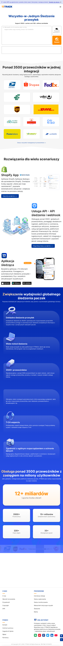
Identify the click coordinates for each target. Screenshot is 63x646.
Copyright (5, 605)
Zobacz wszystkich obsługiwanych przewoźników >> (31, 142)
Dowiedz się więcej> (54, 2)
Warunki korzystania (8, 599)
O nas (4, 596)
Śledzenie (37, 608)
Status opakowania (40, 599)
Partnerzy (5, 637)
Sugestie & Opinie (7, 631)
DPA (3, 608)
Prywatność (6, 602)
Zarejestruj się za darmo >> (31, 573)
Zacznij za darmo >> (10, 196)
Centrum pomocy (7, 628)
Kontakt (4, 625)
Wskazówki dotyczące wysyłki (43, 605)
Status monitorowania (41, 602)
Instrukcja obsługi (39, 596)
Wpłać (4, 634)
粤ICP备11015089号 (46, 644)
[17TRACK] (7, 7)
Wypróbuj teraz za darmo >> (43, 246)
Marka (36, 612)
